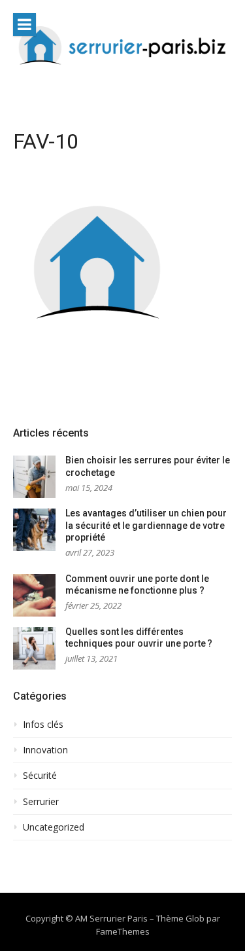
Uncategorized (53, 827)
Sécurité (40, 775)
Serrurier (41, 802)
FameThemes (123, 931)
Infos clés (43, 724)
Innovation (45, 750)
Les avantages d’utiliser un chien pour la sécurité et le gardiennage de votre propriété (146, 525)
